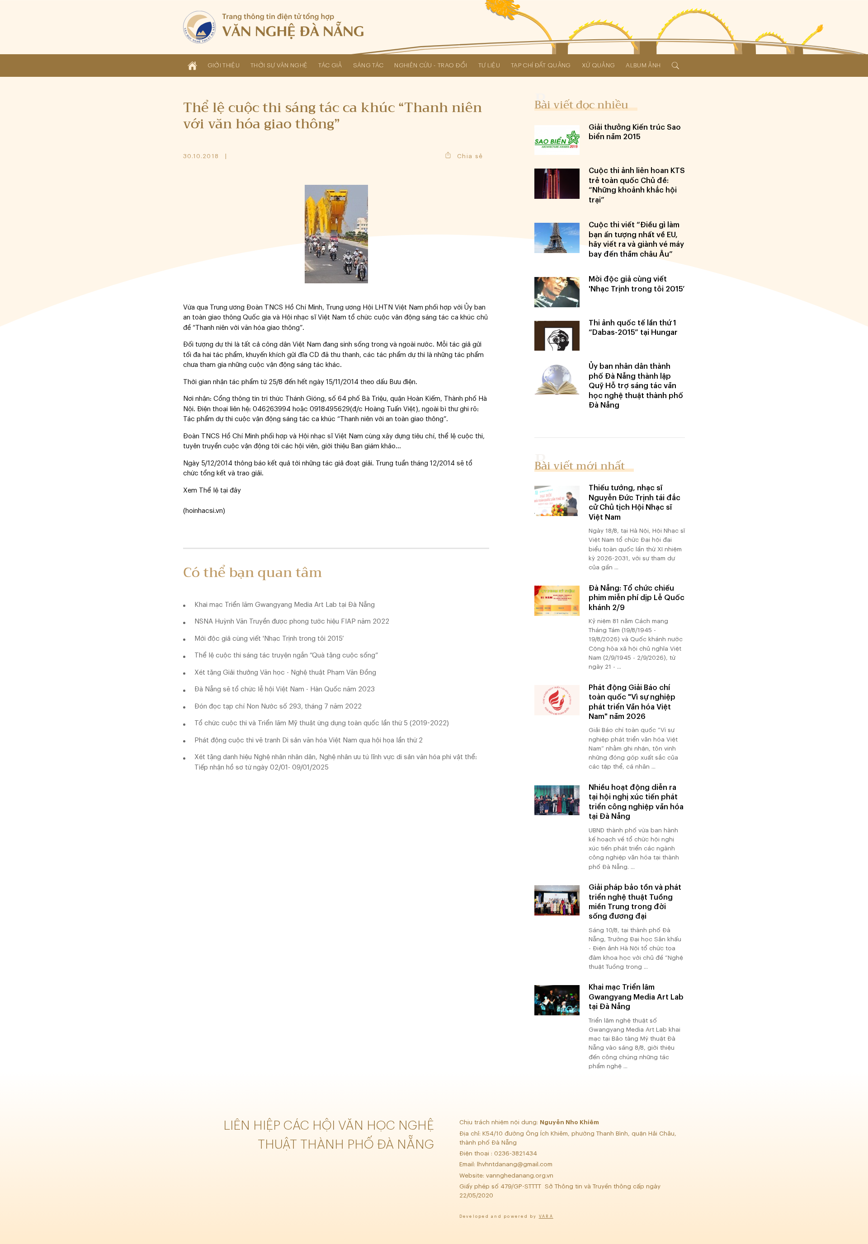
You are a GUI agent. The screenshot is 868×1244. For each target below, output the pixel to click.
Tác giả (330, 65)
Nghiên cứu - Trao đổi (430, 65)
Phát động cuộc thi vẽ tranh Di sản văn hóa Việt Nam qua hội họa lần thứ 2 (308, 740)
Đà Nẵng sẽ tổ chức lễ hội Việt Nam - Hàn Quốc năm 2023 (284, 689)
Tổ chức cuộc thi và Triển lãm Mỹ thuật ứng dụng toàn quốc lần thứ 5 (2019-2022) (321, 723)
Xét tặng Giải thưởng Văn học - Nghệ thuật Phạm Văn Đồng (285, 672)
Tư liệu (489, 65)
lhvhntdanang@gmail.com (515, 1164)
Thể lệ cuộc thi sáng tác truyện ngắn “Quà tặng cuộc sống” (286, 655)
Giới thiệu (224, 65)
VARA (546, 1217)
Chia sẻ (470, 156)
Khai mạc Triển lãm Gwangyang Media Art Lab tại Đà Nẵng (284, 604)
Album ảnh (643, 65)
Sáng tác (368, 65)
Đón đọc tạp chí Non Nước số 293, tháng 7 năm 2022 (278, 706)
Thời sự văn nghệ (278, 65)
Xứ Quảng (598, 65)
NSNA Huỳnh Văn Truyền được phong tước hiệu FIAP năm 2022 (291, 621)
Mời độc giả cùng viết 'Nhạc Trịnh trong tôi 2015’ (269, 638)
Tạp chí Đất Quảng (541, 65)
